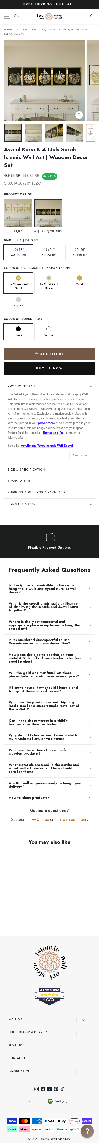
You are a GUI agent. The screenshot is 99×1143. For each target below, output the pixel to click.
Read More (80, 455)
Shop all (65, 4)
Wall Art (16, 1019)
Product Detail (21, 386)
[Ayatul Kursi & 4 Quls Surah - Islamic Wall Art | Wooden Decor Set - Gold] (17, 920)
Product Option (18, 194)
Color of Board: (23, 319)
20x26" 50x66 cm (80, 252)
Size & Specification (26, 469)
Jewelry (16, 1045)
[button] (87, 1131)
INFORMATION (19, 1071)
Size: (21, 240)
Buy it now (49, 368)
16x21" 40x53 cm (49, 252)
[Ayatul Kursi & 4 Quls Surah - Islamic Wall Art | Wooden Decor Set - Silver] (22, 920)
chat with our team (71, 819)
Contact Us (19, 1058)
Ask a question (21, 504)
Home (8, 29)
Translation (18, 481)
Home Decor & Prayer (28, 1032)
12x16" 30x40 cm (18, 252)
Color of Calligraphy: (37, 268)
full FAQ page (38, 819)
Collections (27, 29)
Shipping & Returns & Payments (36, 492)
